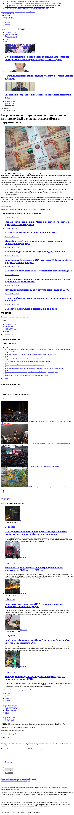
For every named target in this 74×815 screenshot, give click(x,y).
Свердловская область (12, 32)
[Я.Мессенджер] (7, 313)
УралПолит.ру (11, 209)
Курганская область (11, 36)
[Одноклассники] (4, 313)
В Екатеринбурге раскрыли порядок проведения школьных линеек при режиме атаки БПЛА (35, 368)
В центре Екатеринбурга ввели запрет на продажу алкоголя (24, 365)
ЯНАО (7, 41)
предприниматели (11, 330)
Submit (22, 29)
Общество (23, 521)
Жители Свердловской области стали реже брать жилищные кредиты (27, 361)
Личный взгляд (10, 101)
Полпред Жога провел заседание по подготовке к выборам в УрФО (27, 375)
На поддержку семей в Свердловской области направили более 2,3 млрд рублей (31, 354)
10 (30, 487)
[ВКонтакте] (2, 313)
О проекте (8, 22)
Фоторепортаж (9, 105)
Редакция (8, 700)
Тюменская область (11, 38)
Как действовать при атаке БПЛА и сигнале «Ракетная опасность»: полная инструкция (34, 605)
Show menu (5, 108)
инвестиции (9, 328)
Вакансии (8, 702)
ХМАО (7, 39)
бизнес (7, 331)
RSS (6, 25)
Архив (7, 698)
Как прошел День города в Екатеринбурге (45, 466)
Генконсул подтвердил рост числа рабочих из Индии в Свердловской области (30, 358)
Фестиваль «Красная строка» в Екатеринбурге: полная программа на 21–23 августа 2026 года (34, 568)
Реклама (7, 24)
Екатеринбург (9, 326)
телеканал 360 (60, 197)
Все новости (5, 378)
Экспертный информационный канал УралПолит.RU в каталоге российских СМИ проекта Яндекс (18, 780)
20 (30, 421)
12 (30, 466)
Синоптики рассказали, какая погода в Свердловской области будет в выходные (31, 372)
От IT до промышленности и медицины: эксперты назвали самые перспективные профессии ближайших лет (36, 532)
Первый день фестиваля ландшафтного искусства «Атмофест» (51, 487)
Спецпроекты (9, 103)
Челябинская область (11, 34)
